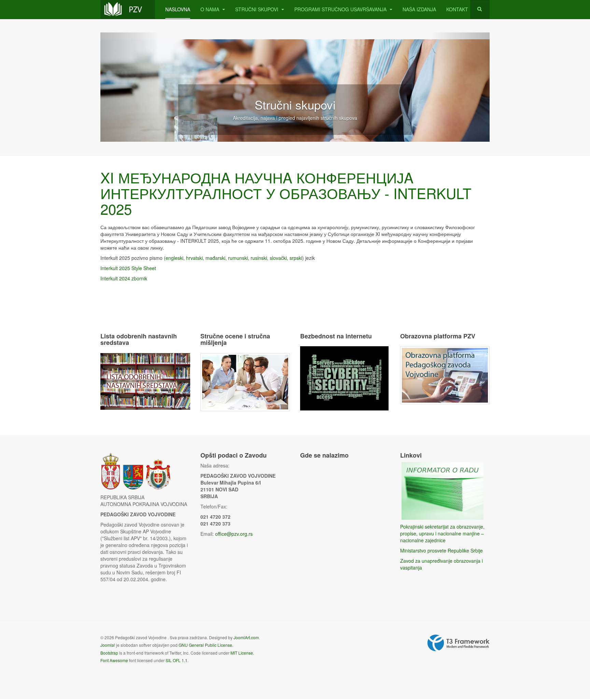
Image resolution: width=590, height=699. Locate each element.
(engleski (173, 257)
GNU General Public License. (206, 645)
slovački (278, 257)
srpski (296, 257)
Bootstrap (109, 653)
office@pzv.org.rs (234, 533)
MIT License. (242, 653)
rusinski (259, 257)
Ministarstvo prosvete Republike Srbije (441, 550)
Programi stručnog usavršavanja (341, 9)
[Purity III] (127, 9)
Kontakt (457, 9)
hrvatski (194, 257)
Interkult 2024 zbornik (123, 278)
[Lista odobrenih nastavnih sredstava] (145, 380)
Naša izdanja (419, 9)
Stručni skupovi (257, 9)
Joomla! (107, 645)
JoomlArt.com (246, 637)
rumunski (238, 257)
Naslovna (177, 9)
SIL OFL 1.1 (176, 660)
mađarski (215, 257)
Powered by (458, 643)
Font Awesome (114, 660)
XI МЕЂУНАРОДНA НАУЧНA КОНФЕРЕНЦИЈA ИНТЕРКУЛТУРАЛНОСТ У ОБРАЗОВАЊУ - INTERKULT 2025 (286, 193)
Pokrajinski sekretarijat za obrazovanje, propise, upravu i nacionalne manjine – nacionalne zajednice (442, 533)
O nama (210, 9)
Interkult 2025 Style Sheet (128, 268)
